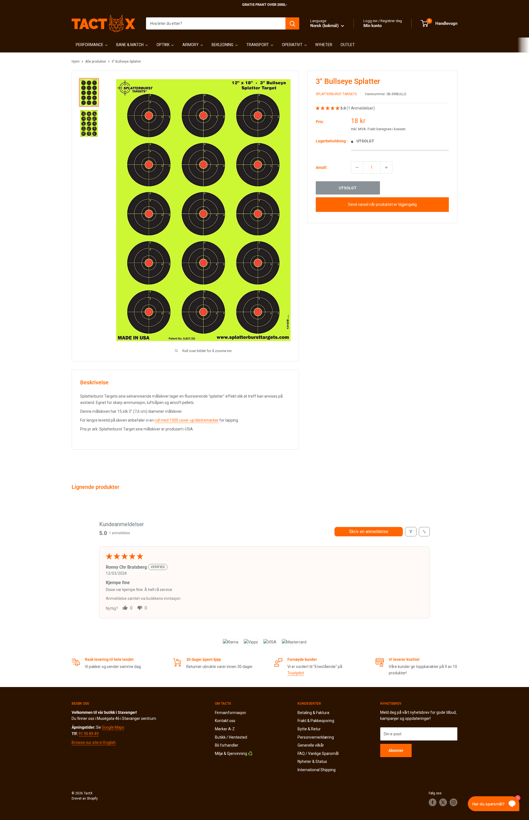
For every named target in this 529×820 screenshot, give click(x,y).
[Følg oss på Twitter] (443, 802)
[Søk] (292, 23)
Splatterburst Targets (336, 94)
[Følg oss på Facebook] (432, 802)
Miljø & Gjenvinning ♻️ (234, 753)
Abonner (395, 750)
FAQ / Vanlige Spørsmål (318, 753)
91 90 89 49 (89, 733)
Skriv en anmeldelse (368, 531)
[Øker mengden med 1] (386, 167)
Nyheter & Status (312, 761)
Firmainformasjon (230, 712)
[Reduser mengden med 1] (357, 167)
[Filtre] (411, 531)
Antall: (321, 167)
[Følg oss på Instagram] (453, 802)
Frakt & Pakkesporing (316, 720)
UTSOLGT (348, 188)
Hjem (76, 61)
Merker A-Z (225, 729)
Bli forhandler (226, 745)
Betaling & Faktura (313, 712)
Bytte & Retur (309, 729)
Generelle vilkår (311, 745)
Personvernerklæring (316, 737)
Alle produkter (95, 61)
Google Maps (113, 727)
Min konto (372, 25)
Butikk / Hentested (231, 737)
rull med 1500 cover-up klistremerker (186, 420)
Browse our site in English (94, 742)
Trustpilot (295, 673)
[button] (328, 108)
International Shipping (317, 770)
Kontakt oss (225, 720)
